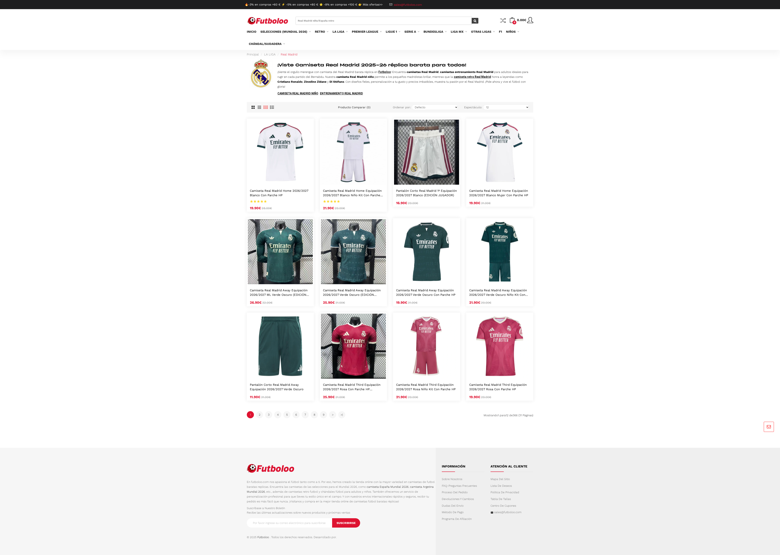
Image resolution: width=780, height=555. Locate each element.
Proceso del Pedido (455, 492)
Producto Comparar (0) (354, 107)
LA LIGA (269, 54)
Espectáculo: (473, 107)
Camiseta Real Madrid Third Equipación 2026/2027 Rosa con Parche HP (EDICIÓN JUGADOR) (351, 387)
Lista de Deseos (501, 485)
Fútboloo (263, 537)
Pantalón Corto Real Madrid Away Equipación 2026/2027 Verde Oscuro (276, 387)
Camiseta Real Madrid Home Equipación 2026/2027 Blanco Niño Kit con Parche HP (352, 193)
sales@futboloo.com (507, 512)
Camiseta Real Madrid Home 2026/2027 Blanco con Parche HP (279, 193)
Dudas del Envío (453, 505)
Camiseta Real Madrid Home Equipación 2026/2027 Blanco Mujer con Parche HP (498, 193)
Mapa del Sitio (500, 479)
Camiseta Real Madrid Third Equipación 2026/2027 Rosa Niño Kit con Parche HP (426, 387)
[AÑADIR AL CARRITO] (275, 180)
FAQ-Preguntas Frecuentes (459, 485)
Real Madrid (289, 54)
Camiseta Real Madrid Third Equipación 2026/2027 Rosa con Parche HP (498, 387)
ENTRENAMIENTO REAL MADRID (341, 93)
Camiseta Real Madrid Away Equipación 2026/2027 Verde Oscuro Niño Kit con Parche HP (498, 292)
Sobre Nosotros (452, 479)
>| (342, 414)
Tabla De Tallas (501, 499)
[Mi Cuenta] (530, 21)
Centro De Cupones (503, 505)
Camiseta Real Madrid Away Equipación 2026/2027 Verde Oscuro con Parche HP (425, 292)
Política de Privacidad (505, 492)
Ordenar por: (402, 107)
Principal (253, 54)
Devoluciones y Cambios (458, 499)
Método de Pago (453, 512)
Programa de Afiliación (457, 518)
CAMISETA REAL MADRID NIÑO (297, 93)
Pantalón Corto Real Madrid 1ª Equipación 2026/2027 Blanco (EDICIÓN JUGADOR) (426, 193)
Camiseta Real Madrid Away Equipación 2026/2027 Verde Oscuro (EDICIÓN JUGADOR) (352, 292)
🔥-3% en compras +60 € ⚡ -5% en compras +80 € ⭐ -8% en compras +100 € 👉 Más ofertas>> (313, 4)
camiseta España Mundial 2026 (387, 486)
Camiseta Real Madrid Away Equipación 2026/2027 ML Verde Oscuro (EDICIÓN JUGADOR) (279, 292)
